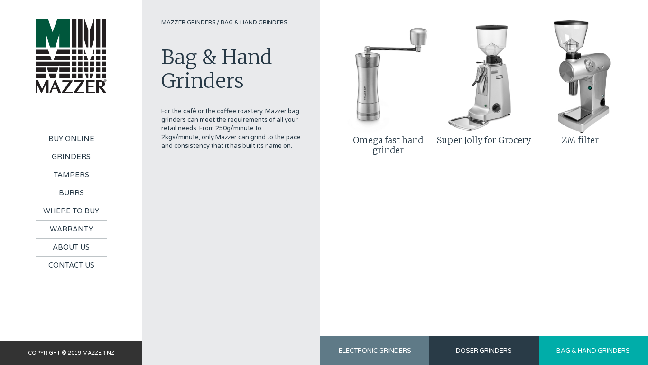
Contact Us (71, 265)
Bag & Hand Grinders (254, 22)
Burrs (71, 193)
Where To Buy (71, 211)
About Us (71, 247)
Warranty (71, 229)
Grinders (71, 157)
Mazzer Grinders (188, 22)
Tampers (71, 175)
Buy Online (71, 138)
